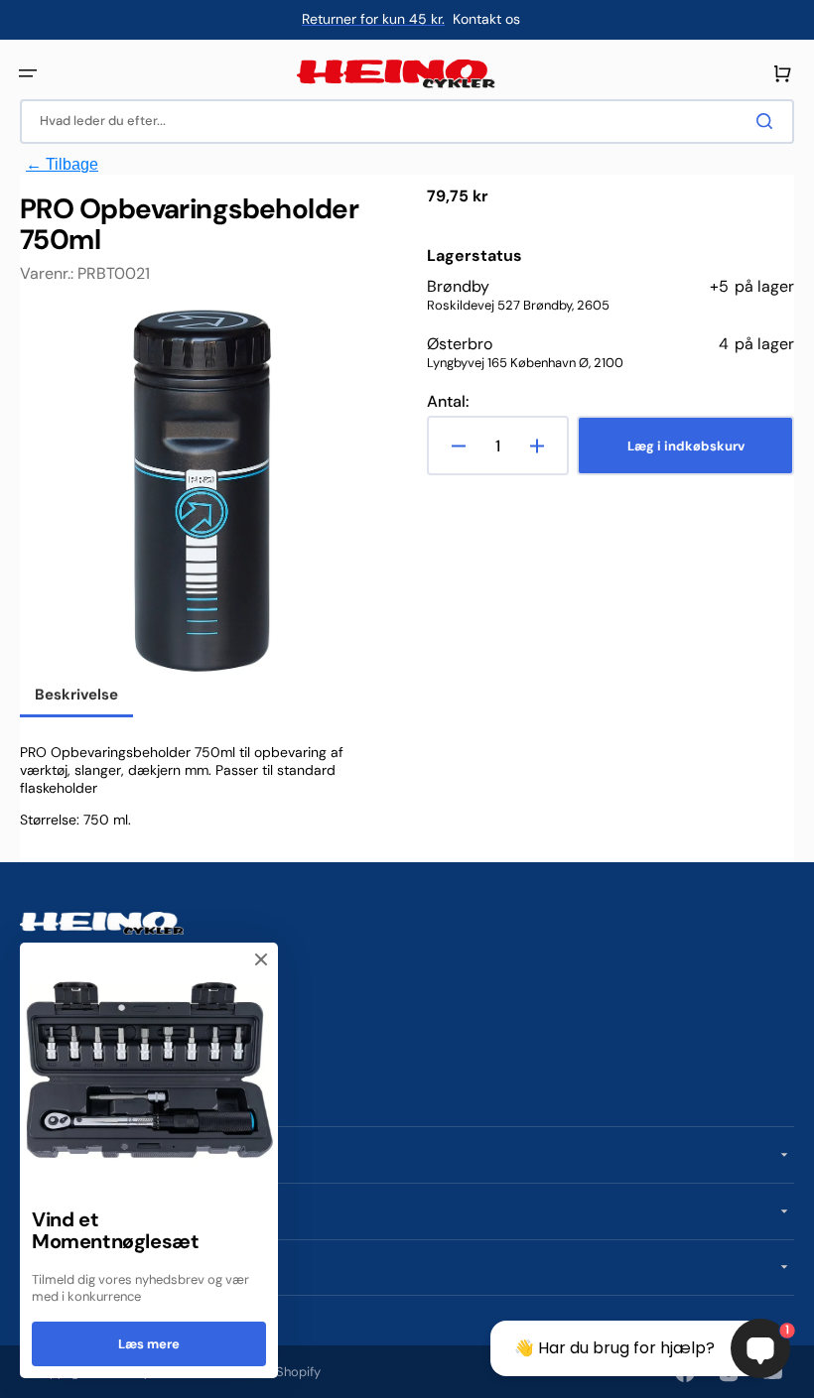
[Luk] (261, 959)
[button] (28, 73)
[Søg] (768, 121)
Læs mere (149, 1343)
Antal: (448, 402)
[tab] (76, 696)
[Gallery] (203, 492)
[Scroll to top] (26, 1372)
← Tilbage (62, 164)
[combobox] (407, 121)
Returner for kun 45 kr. (373, 19)
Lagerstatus (474, 256)
